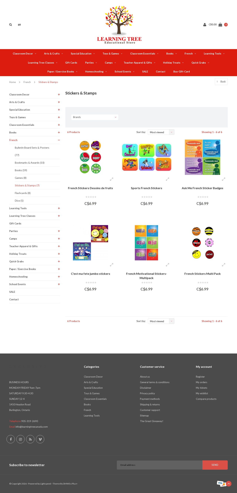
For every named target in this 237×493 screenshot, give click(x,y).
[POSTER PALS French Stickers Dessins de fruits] (90, 157)
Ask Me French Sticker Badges (202, 188)
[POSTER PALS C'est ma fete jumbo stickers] (90, 242)
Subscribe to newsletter (27, 465)
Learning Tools (212, 53)
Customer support (150, 410)
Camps (109, 62)
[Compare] (19, 24)
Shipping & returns (150, 404)
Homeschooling (94, 71)
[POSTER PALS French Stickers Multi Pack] (202, 242)
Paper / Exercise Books (60, 71)
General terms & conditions (154, 382)
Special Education (81, 53)
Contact (160, 71)
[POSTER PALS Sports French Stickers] (146, 157)
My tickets (201, 387)
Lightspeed (45, 483)
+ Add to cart (88, 217)
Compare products (206, 398)
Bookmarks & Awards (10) (29, 162)
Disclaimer (145, 387)
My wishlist (202, 393)
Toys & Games (111, 53)
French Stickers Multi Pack (202, 273)
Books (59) (21, 170)
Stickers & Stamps (48, 82)
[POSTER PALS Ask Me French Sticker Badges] (202, 157)
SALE (145, 71)
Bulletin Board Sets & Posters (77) (32, 151)
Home (12, 82)
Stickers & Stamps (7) (27, 185)
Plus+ (74, 483)
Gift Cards (71, 62)
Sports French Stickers (146, 188)
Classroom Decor (23, 53)
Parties (89, 62)
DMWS (66, 483)
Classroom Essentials (142, 53)
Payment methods (150, 398)
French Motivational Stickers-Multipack (146, 276)
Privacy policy (147, 393)
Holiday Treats (171, 62)
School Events (123, 71)
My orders (201, 382)
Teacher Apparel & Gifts (138, 62)
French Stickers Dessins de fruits (90, 188)
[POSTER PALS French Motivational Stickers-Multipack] (146, 242)
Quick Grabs (198, 62)
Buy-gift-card (181, 71)
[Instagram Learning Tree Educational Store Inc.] (20, 439)
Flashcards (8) (23, 193)
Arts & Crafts (52, 53)
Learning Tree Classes (41, 62)
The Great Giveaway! (151, 421)
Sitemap (144, 415)
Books (169, 53)
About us (145, 376)
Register (200, 376)
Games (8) (20, 177)
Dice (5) (19, 200)
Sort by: (141, 132)
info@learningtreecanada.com (32, 426)
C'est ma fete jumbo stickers (90, 273)
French (189, 53)
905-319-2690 (29, 421)
